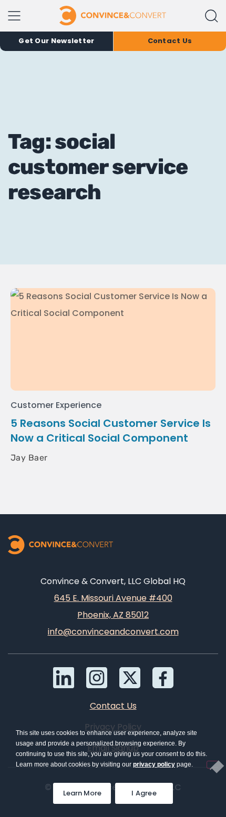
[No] (212, 765)
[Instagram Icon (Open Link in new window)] (96, 677)
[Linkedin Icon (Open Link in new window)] (63, 677)
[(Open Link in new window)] (162, 677)
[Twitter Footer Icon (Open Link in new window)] (129, 677)
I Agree (144, 793)
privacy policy (154, 764)
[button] (211, 16)
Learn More (87, 790)
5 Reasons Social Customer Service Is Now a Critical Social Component (111, 430)
